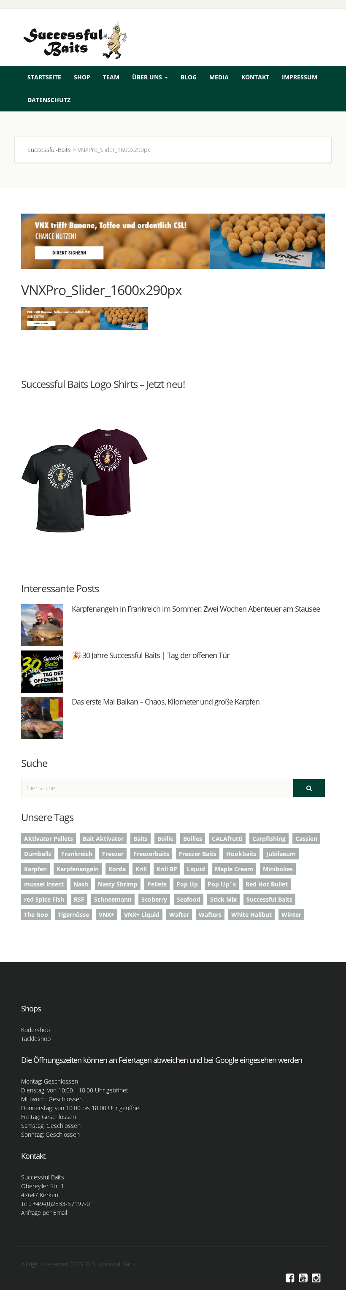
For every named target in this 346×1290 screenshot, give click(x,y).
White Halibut (251, 915)
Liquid (196, 869)
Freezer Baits (197, 854)
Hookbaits (241, 854)
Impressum (299, 77)
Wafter (179, 915)
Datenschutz (48, 100)
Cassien (306, 839)
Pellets (157, 884)
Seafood (188, 899)
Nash (80, 884)
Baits (140, 839)
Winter (291, 915)
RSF (79, 899)
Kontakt (255, 77)
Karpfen (35, 869)
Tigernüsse (73, 915)
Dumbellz (37, 854)
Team (111, 77)
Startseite (44, 77)
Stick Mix (223, 899)
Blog (189, 77)
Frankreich (76, 854)
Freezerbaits (151, 854)
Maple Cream (234, 869)
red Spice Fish (44, 899)
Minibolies (278, 869)
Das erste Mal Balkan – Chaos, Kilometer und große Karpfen (166, 701)
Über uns (148, 77)
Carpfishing (269, 839)
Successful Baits (269, 899)
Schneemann (113, 899)
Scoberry (154, 899)
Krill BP (167, 869)
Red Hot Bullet (267, 884)
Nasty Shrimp (118, 884)
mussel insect (44, 884)
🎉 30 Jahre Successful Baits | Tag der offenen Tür (150, 655)
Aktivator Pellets (48, 839)
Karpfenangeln (78, 869)
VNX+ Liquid (141, 915)
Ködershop (35, 1030)
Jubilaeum (281, 854)
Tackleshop (36, 1039)
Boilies (192, 839)
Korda (117, 869)
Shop (82, 77)
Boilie (165, 839)
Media (219, 77)
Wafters (210, 915)
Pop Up (187, 884)
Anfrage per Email (44, 1213)
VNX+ (106, 915)
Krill (141, 869)
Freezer (113, 854)
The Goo (36, 915)
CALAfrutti (227, 839)
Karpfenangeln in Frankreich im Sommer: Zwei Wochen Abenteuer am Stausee (196, 609)
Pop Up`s (222, 884)
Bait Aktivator (103, 839)
